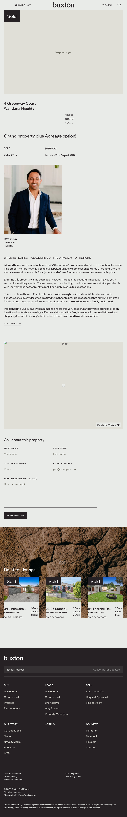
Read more (11, 323)
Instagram (92, 730)
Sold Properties (95, 691)
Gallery (63, 813)
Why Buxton (52, 708)
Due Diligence (72, 773)
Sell (89, 685)
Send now (13, 515)
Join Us (50, 724)
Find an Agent (12, 708)
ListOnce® (20, 794)
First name (11, 448)
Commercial (11, 697)
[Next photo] (34, 596)
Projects (9, 702)
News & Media (12, 741)
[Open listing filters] (119, 5)
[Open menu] (7, 5)
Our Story (11, 724)
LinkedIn (91, 741)
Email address (62, 463)
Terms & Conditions (13, 779)
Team (7, 736)
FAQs (7, 753)
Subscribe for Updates (106, 669)
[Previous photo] (9, 596)
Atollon (32, 794)
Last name (60, 448)
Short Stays (52, 702)
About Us (9, 747)
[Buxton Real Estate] (63, 658)
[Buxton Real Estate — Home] (63, 5)
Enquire (21, 813)
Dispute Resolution (12, 773)
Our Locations (12, 730)
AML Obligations (73, 776)
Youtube (91, 747)
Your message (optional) (20, 478)
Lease (49, 685)
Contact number (15, 463)
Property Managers (56, 714)
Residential (11, 691)
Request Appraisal (97, 697)
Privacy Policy (10, 776)
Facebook (92, 736)
